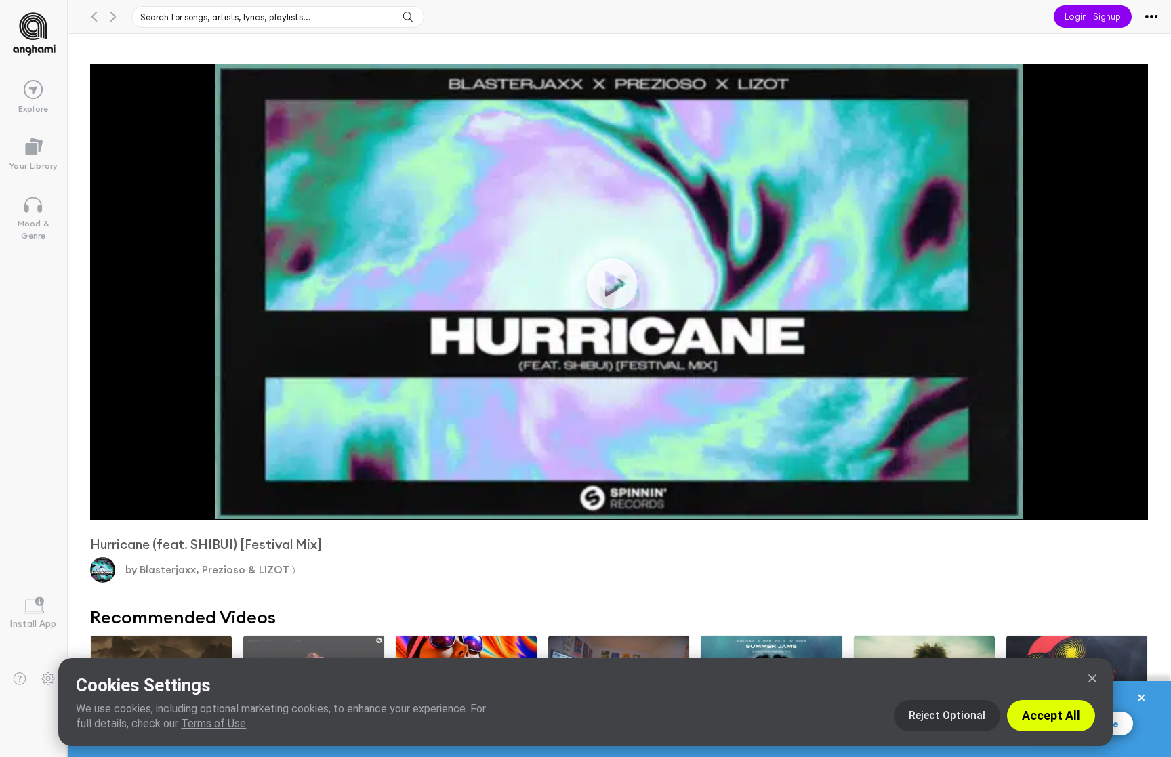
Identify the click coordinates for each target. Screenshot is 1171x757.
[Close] (1092, 678)
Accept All (1051, 715)
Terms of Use (213, 723)
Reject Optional (947, 715)
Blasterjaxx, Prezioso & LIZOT (216, 569)
